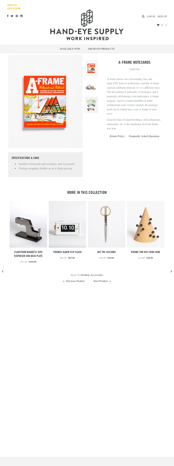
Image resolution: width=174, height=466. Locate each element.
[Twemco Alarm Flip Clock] (67, 246)
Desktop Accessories (92, 275)
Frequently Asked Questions (144, 136)
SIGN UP (162, 16)
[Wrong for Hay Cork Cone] (145, 246)
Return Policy (117, 136)
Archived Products (101, 48)
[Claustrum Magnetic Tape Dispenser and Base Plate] (28, 246)
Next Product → (102, 281)
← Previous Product (74, 281)
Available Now (70, 48)
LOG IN (151, 16)
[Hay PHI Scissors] (106, 246)
